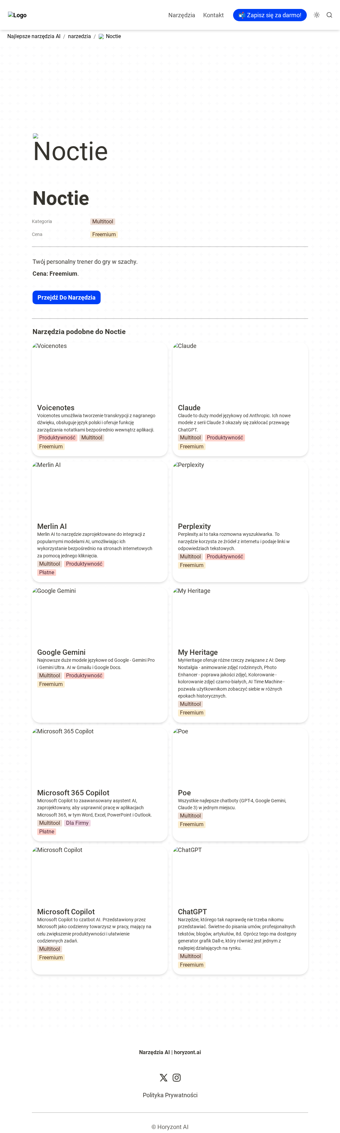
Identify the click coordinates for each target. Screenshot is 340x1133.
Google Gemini (51, 590)
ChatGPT (185, 849)
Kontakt (213, 15)
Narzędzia (181, 15)
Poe (178, 731)
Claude (182, 345)
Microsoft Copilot (54, 849)
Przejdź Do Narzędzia (67, 297)
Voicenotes (46, 345)
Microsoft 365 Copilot (60, 731)
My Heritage (189, 590)
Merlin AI (43, 464)
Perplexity (186, 464)
